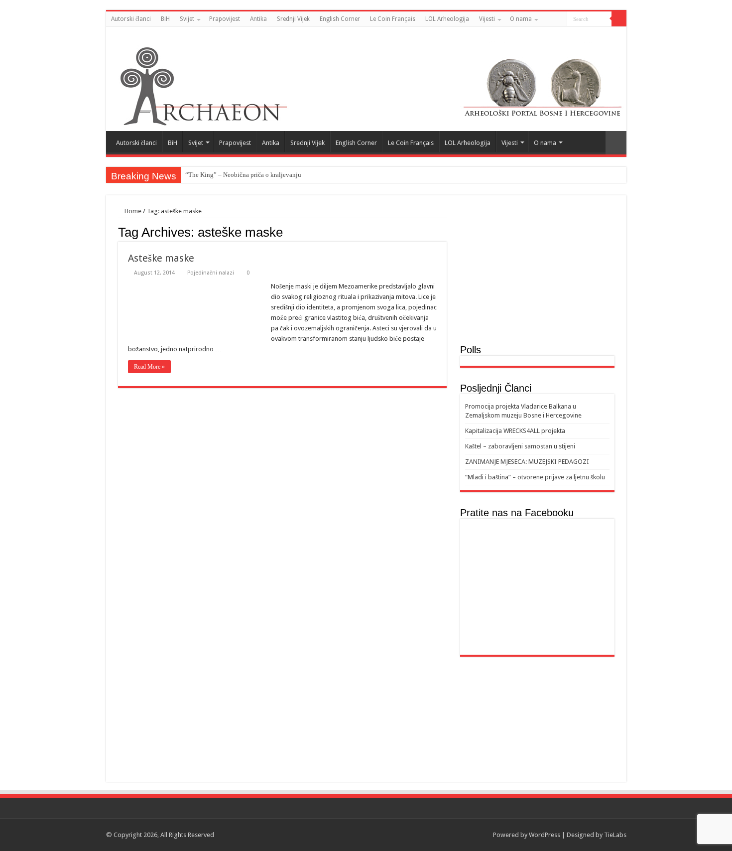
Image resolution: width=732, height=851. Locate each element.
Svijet (187, 18)
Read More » (149, 366)
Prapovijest (224, 18)
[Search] (618, 18)
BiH (165, 18)
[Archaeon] (366, 79)
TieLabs (615, 835)
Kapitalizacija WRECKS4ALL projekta (515, 430)
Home (132, 211)
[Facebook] (612, 34)
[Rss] (603, 34)
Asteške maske (161, 258)
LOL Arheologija (447, 18)
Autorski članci (131, 18)
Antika (258, 18)
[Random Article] (616, 142)
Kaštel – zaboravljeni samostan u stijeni (520, 446)
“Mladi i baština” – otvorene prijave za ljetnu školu (535, 477)
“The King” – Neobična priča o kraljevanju (243, 174)
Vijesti (487, 18)
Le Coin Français (392, 18)
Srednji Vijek (293, 18)
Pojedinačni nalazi (210, 273)
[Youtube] (621, 34)
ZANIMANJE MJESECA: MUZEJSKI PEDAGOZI (527, 461)
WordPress (544, 835)
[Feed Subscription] (444, 232)
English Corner (340, 18)
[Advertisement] (537, 274)
